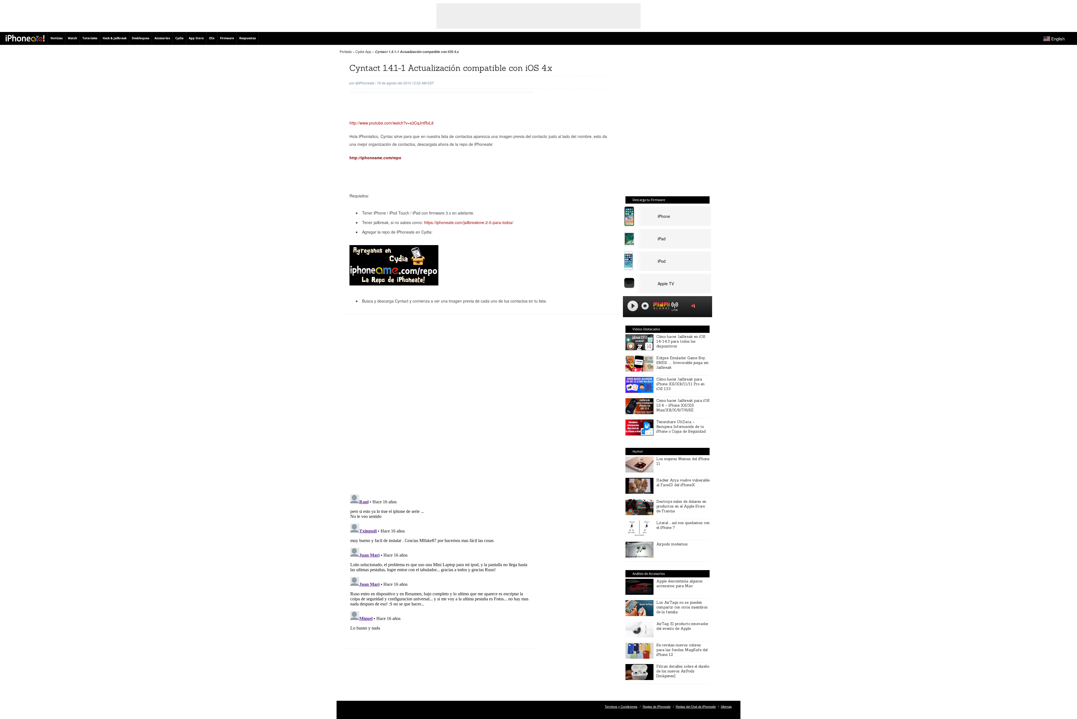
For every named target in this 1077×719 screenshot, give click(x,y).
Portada (346, 51)
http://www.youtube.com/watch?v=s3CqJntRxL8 (391, 123)
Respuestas (247, 38)
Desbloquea (140, 38)
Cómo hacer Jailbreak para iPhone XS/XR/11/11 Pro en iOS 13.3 (680, 384)
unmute (694, 306)
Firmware (227, 38)
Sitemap (726, 706)
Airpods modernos (672, 544)
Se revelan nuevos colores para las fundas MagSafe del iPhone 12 (682, 650)
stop (645, 306)
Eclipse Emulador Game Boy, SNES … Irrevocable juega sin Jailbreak (682, 363)
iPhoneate (25, 38)
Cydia (179, 38)
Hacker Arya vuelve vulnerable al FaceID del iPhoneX (683, 482)
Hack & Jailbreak (114, 38)
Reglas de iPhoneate (657, 706)
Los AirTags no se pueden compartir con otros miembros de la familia (682, 607)
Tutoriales (89, 38)
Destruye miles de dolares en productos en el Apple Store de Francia (681, 506)
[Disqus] (440, 408)
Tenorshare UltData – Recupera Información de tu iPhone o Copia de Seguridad (681, 427)
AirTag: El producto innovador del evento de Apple (682, 626)
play (632, 306)
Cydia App (363, 51)
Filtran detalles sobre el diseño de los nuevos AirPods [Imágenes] (682, 671)
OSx (212, 38)
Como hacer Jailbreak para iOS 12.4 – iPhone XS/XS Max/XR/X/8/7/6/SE (683, 405)
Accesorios (162, 38)
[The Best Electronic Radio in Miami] (660, 307)
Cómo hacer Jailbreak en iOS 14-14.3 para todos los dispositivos (680, 341)
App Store (196, 38)
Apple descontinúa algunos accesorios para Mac (679, 583)
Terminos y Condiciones (621, 706)
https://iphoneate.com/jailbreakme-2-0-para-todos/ (468, 222)
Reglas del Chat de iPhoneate (696, 706)
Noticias (56, 38)
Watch (72, 38)
